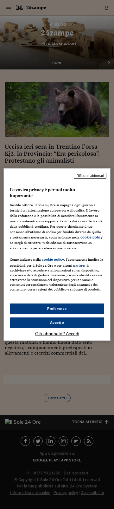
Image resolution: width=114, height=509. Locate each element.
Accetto (57, 322)
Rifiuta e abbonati (90, 176)
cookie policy (91, 237)
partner (79, 265)
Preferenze (57, 308)
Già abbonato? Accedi (57, 333)
